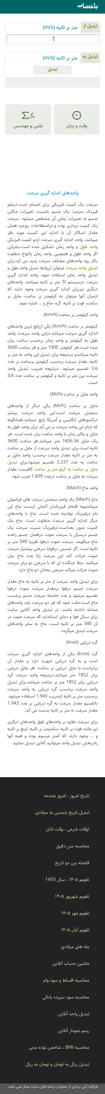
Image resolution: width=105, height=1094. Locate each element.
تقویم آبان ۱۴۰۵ (75, 930)
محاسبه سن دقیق (72, 846)
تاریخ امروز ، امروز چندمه (66, 795)
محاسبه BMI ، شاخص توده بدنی (59, 1047)
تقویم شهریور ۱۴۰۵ (72, 896)
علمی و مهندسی (28, 119)
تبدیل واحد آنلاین (73, 1014)
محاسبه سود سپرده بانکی (65, 997)
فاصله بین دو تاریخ (72, 862)
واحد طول (89, 246)
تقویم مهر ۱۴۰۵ (75, 913)
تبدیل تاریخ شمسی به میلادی (62, 812)
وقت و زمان (76, 119)
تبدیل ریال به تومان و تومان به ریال (57, 1064)
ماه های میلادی (75, 946)
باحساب (87, 7)
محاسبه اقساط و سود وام (66, 980)
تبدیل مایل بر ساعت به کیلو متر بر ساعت (52, 466)
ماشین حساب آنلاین (70, 963)
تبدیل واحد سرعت (82, 267)
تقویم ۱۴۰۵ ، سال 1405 (67, 879)
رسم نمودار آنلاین (73, 1030)
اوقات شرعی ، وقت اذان (67, 829)
